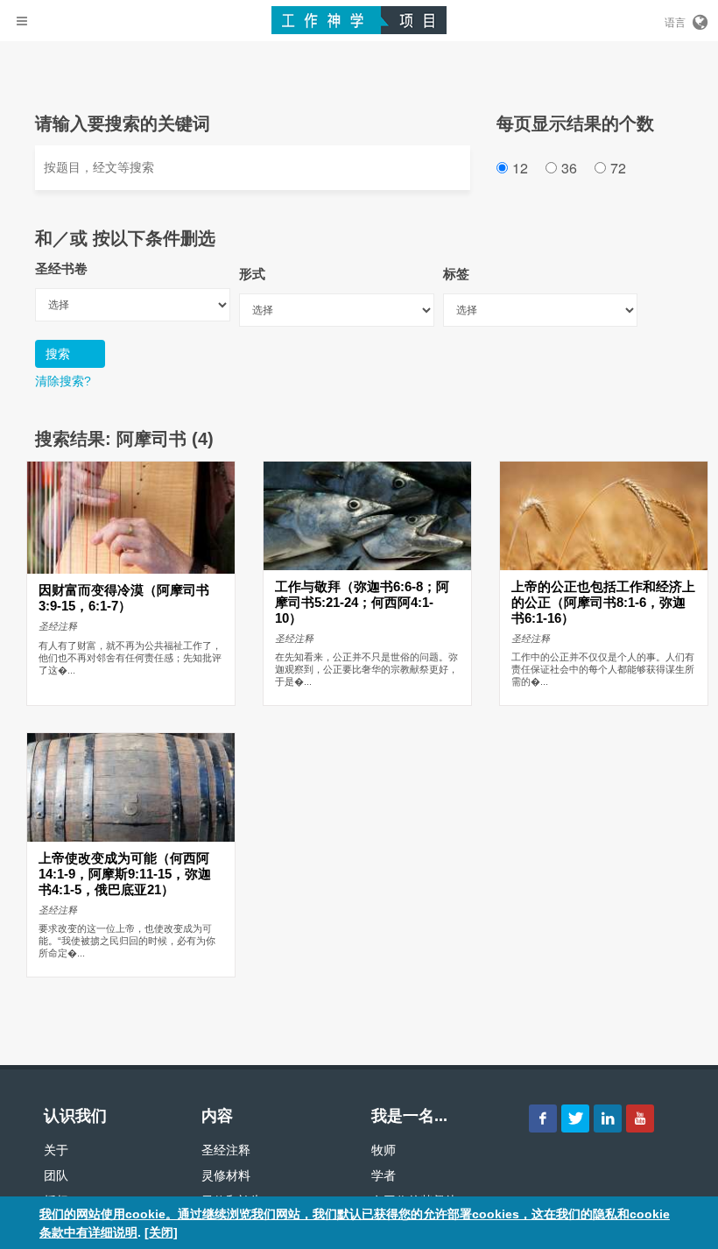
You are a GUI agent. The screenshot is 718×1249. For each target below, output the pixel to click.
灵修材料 (225, 1175)
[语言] (699, 19)
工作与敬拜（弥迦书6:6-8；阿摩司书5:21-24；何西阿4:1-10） (362, 602)
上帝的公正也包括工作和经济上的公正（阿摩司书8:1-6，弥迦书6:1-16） (603, 602)
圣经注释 (225, 1150)
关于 (56, 1150)
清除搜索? (63, 381)
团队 (56, 1175)
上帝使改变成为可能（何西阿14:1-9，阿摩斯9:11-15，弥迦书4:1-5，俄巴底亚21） (125, 874)
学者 (383, 1175)
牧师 (383, 1150)
